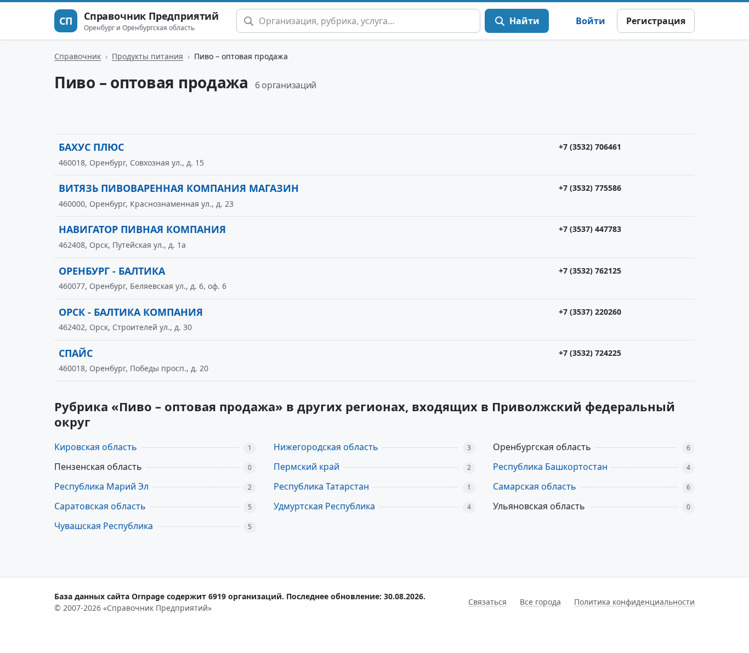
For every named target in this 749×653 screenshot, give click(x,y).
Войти (590, 21)
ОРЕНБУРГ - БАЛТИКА (112, 270)
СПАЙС (76, 353)
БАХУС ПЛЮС (91, 147)
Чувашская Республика (103, 526)
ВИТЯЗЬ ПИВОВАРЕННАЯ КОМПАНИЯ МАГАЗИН (179, 188)
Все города (540, 602)
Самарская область (534, 486)
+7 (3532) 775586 (590, 188)
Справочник (77, 56)
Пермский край (306, 467)
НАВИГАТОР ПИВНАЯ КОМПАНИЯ (142, 229)
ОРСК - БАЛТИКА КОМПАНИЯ (131, 312)
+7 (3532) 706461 (590, 146)
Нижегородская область (326, 447)
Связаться (487, 602)
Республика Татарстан (321, 486)
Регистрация (655, 21)
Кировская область (95, 447)
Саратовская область (100, 506)
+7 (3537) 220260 (590, 311)
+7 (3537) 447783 (590, 229)
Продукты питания (147, 56)
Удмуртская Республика (324, 506)
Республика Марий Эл (101, 486)
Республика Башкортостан (550, 467)
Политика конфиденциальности (634, 602)
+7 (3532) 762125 (590, 270)
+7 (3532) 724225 (590, 353)
